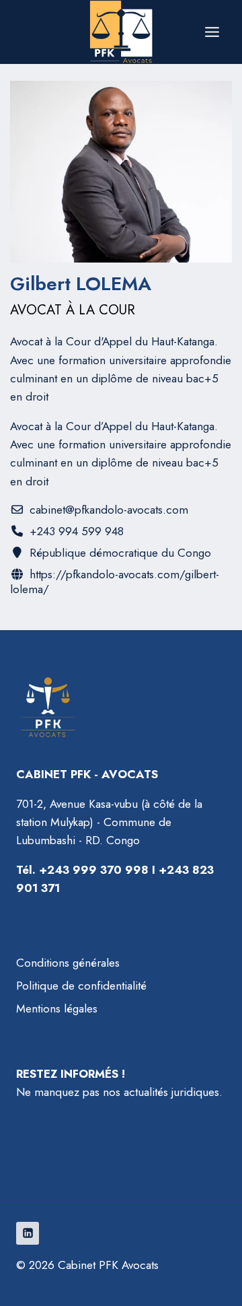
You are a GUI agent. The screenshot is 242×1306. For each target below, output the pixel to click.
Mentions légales (56, 1008)
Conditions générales (68, 963)
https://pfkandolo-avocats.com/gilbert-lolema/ (114, 581)
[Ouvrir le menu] (212, 32)
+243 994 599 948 (77, 531)
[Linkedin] (27, 1233)
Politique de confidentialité (81, 985)
